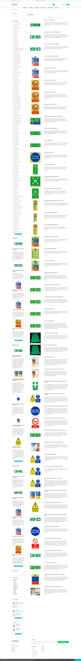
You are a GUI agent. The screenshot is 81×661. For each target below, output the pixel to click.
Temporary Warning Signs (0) (17, 108)
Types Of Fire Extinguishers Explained (51, 224)
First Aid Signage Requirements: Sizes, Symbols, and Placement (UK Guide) (55, 381)
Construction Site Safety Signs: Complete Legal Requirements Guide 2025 (18, 380)
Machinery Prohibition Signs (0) (17, 72)
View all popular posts (18, 461)
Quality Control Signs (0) (16, 168)
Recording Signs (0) (15, 154)
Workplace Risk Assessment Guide (17, 329)
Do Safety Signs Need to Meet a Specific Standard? (53, 466)
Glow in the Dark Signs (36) (16, 22)
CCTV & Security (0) (15, 151)
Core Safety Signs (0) (16, 185)
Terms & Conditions (34, 651)
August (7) (15, 580)
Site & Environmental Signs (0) (17, 161)
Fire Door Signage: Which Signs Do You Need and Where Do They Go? (56, 406)
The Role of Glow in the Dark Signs (50, 562)
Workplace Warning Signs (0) (17, 106)
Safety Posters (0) (15, 230)
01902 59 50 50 (17, 2)
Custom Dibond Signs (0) (16, 204)
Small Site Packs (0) (15, 173)
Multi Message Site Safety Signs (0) (17, 180)
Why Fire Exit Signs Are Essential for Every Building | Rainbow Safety (55, 515)
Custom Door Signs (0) (16, 202)
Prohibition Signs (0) (15, 65)
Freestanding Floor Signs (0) (16, 218)
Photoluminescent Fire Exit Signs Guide (17, 290)
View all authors (18, 633)
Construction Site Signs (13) (16, 24)
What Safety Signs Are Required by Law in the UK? (53, 478)
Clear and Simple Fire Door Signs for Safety (52, 526)
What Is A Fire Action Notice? (49, 260)
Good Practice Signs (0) (16, 79)
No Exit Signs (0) (15, 70)
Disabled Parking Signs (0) (16, 132)
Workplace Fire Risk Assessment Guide (51, 272)
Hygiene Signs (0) (15, 127)
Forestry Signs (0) (15, 113)
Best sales (43, 650)
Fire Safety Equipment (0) (16, 51)
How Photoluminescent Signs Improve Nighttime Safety (54, 574)
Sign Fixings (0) (15, 226)
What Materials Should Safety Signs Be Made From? (53, 442)
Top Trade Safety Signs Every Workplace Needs (52, 538)
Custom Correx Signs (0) (16, 209)
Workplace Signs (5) (15, 36)
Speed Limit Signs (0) (16, 135)
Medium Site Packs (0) (16, 175)
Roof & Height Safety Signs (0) (17, 214)
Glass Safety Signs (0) (16, 223)
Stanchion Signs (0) (15, 139)
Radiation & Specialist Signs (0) (17, 103)
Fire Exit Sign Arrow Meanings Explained (17, 271)
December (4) (15, 587)
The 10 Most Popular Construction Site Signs (16, 447)
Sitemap (43, 651)
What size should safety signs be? (50, 454)
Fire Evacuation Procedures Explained (51, 236)
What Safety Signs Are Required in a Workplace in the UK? (54, 418)
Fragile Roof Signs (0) (16, 216)
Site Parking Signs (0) (16, 199)
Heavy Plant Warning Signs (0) (17, 120)
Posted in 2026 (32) (15, 579)
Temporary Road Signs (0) (16, 137)
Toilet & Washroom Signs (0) (16, 149)
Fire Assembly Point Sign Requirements (51, 176)
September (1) (15, 589)
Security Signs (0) (15, 194)
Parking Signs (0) (15, 130)
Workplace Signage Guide (48, 152)
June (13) (15, 582)
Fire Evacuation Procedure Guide (18, 309)
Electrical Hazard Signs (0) (16, 96)
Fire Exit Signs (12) (15, 32)
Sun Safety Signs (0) (15, 192)
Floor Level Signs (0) (15, 46)
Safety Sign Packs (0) (16, 221)
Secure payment (34, 650)
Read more (13, 260)
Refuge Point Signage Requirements (50, 128)
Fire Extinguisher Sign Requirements (51, 212)
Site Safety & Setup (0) (16, 187)
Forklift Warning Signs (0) (16, 75)
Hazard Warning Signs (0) (16, 94)
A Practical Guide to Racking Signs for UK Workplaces (54, 369)
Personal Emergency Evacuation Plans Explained (53, 116)
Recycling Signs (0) (15, 163)
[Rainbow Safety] (14, 4)
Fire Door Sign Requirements (49, 164)
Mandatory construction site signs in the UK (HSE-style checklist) (54, 394)
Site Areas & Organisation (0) (17, 197)
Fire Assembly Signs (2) (16, 41)
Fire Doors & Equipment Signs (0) (17, 58)
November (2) (15, 588)
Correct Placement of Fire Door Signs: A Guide (18, 404)
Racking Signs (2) (15, 39)
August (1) (15, 590)
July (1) (15, 591)
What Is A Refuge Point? (48, 140)
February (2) (15, 583)
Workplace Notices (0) (16, 125)
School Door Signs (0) (16, 147)
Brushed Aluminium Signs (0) (17, 53)
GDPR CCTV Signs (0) (16, 156)
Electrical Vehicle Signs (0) (16, 144)
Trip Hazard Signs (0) (16, 89)
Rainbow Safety (18, 628)
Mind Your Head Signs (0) (16, 91)
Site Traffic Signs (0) (15, 142)
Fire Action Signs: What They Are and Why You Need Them (18, 426)
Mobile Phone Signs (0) (16, 166)
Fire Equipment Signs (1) (16, 27)
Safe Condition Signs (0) (16, 84)
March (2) (15, 592)
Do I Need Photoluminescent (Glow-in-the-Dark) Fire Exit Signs (55, 430)
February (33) (15, 593)
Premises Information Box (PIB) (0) (17, 48)
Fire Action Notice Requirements (50, 248)
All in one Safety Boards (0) (16, 178)
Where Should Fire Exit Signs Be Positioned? (52, 284)
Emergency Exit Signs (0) (16, 82)
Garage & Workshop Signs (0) (17, 228)
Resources (33, 656)
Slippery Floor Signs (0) (16, 87)
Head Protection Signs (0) (16, 63)
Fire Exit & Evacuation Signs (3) (17, 60)
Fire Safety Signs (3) (15, 34)
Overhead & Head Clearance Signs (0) (18, 115)
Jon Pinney (17, 624)
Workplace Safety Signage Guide (50, 92)
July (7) (15, 581)
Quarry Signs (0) (15, 111)
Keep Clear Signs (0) (15, 77)
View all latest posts (18, 340)
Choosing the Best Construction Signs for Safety (53, 586)
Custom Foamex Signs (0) (16, 211)
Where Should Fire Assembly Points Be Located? (52, 188)
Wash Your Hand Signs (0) (16, 123)
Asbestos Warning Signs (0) (16, 101)
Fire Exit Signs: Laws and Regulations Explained (16, 356)
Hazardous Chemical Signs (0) (17, 99)
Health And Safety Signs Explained (50, 104)
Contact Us (13, 2)
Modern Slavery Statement (35, 652)
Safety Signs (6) (15, 29)
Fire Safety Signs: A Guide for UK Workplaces (18, 249)
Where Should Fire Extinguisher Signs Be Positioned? (53, 200)
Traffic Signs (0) (15, 190)
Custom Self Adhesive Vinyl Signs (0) (18, 206)
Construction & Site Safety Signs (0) (17, 118)
